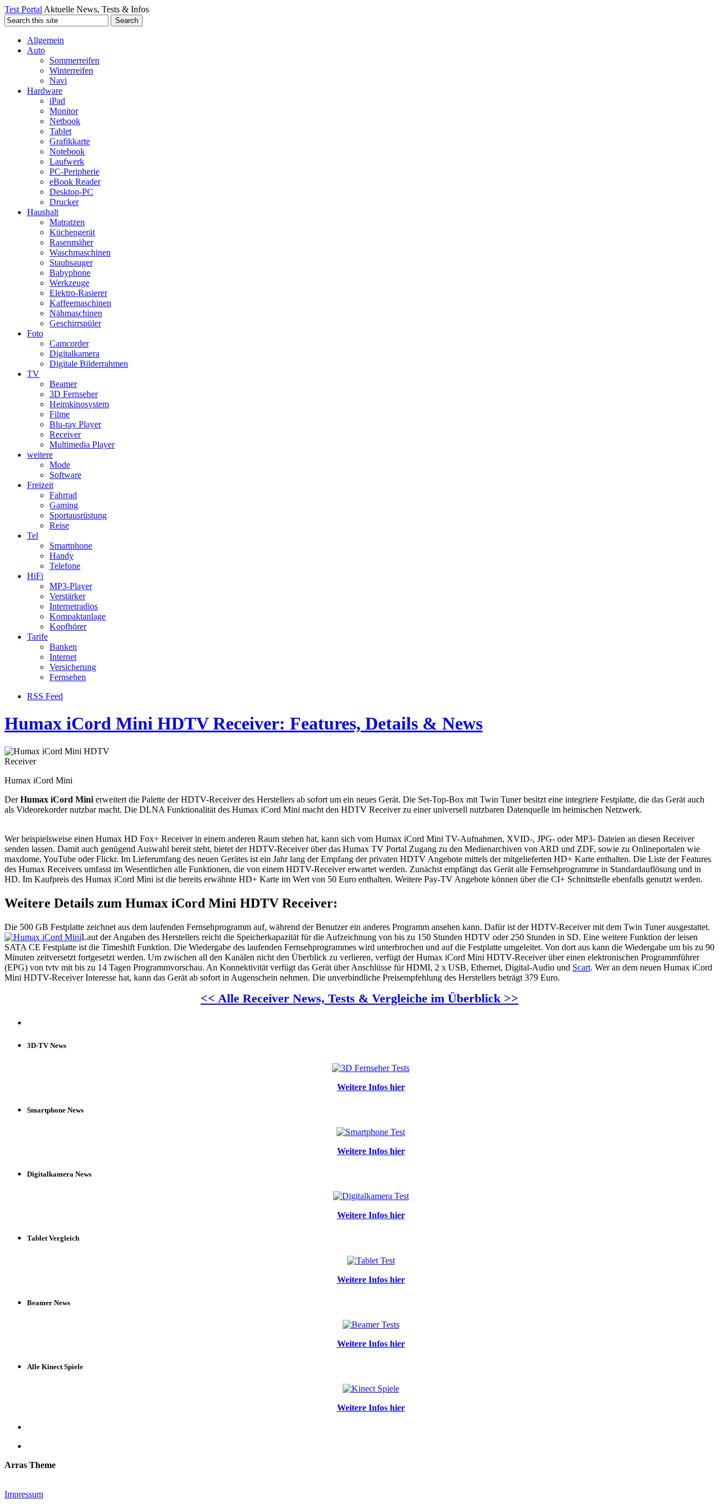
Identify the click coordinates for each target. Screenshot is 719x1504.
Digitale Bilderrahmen (88, 363)
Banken (63, 646)
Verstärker (67, 596)
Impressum (23, 1494)
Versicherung (72, 667)
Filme (59, 414)
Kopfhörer (68, 626)
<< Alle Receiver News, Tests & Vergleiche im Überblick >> (359, 998)
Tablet (60, 131)
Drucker (64, 202)
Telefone (64, 566)
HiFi (35, 576)
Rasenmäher (71, 242)
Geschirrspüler (75, 323)
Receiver (65, 434)
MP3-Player (70, 586)
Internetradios (73, 606)
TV (33, 374)
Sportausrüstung (78, 515)
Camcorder (69, 343)
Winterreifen (71, 70)
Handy (61, 555)
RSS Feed (45, 696)
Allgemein (45, 40)
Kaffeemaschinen (80, 303)
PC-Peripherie (74, 171)
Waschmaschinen (80, 252)
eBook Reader (75, 181)
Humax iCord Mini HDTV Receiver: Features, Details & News (243, 723)
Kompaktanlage (77, 616)
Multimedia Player (82, 444)
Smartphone (70, 545)
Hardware (44, 90)
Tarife (37, 636)
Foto (35, 333)
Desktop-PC (71, 192)
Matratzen (67, 222)
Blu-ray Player (75, 424)
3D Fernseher (73, 394)
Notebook (67, 151)
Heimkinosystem (79, 404)
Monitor (63, 111)
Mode (59, 465)
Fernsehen (67, 677)
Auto (36, 50)
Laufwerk (66, 161)
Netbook (64, 121)
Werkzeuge (69, 283)
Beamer (63, 384)
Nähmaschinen (75, 313)
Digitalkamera (74, 353)
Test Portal (23, 9)
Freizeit (40, 485)
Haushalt (42, 212)
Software (65, 475)
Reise (59, 525)
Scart (581, 967)
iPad (57, 101)
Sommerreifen (74, 60)
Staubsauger (71, 262)
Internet (62, 657)
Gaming (63, 505)
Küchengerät (72, 232)
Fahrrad (63, 495)
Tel (32, 535)
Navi (58, 80)
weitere (40, 454)
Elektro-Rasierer (78, 293)
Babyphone (69, 272)
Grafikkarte (69, 141)
